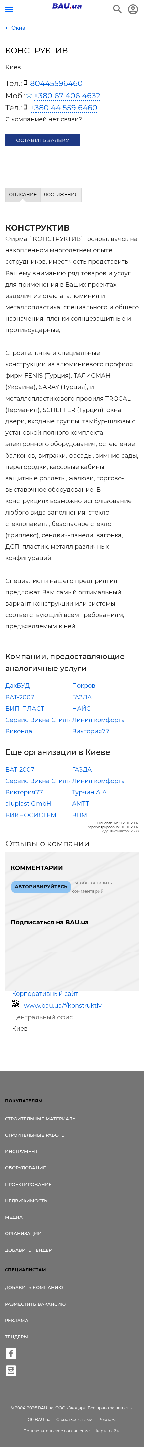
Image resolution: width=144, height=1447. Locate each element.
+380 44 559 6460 (63, 107)
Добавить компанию (34, 1287)
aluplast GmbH (28, 803)
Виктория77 (91, 731)
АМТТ (80, 803)
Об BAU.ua (39, 1419)
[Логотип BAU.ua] (67, 6)
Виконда (18, 731)
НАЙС (81, 708)
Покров (83, 685)
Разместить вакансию (35, 1304)
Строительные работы (35, 1135)
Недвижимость (26, 1200)
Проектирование (28, 1184)
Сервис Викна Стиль (37, 720)
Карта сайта (108, 1430)
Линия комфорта (98, 720)
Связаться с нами (74, 1419)
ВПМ (79, 815)
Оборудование (25, 1167)
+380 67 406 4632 (67, 95)
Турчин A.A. (90, 792)
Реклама (16, 1320)
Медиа (14, 1217)
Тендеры (16, 1336)
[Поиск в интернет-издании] (118, 9)
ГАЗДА (82, 697)
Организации (23, 1233)
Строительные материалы (41, 1118)
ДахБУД (17, 685)
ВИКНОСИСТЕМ (30, 815)
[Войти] (133, 9)
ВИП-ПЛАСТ (24, 708)
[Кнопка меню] (9, 9)
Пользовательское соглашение (56, 1430)
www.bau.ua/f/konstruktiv (63, 1005)
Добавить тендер (28, 1250)
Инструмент (21, 1151)
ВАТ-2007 (19, 697)
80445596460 (56, 83)
